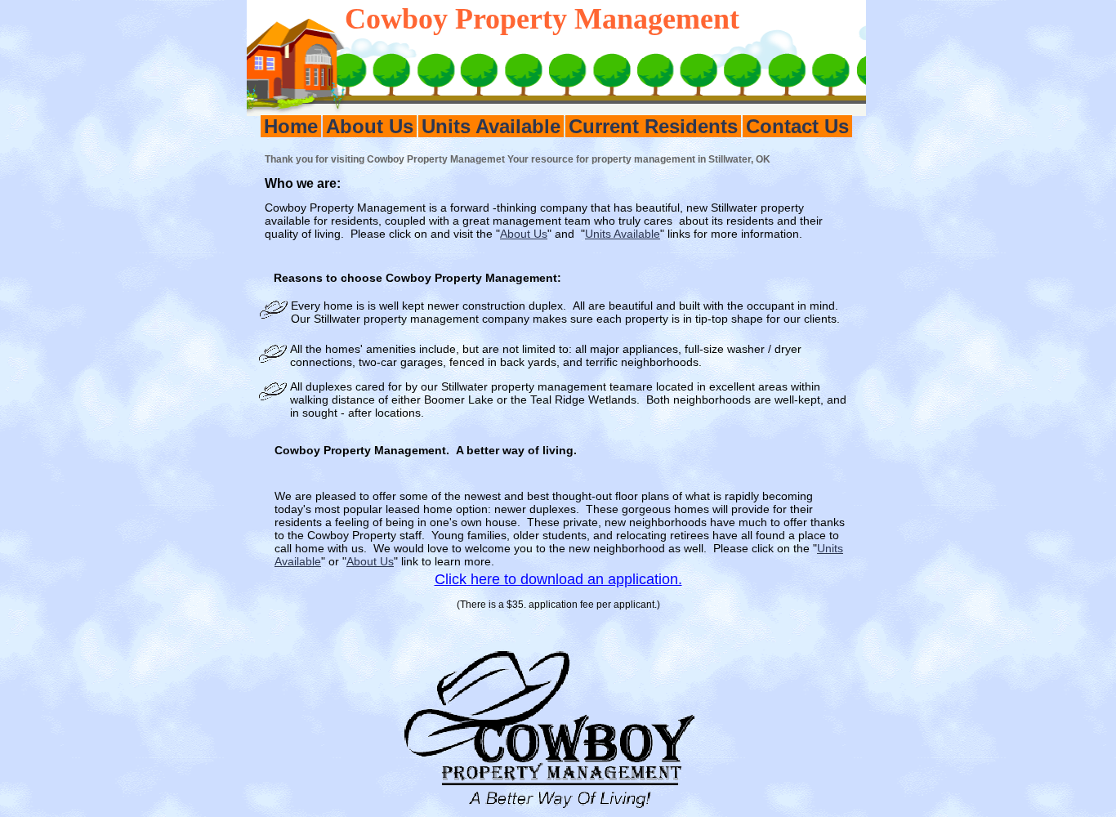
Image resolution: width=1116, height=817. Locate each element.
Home (291, 126)
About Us (369, 126)
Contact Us (797, 126)
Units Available (491, 126)
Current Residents (653, 126)
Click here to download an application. (558, 579)
